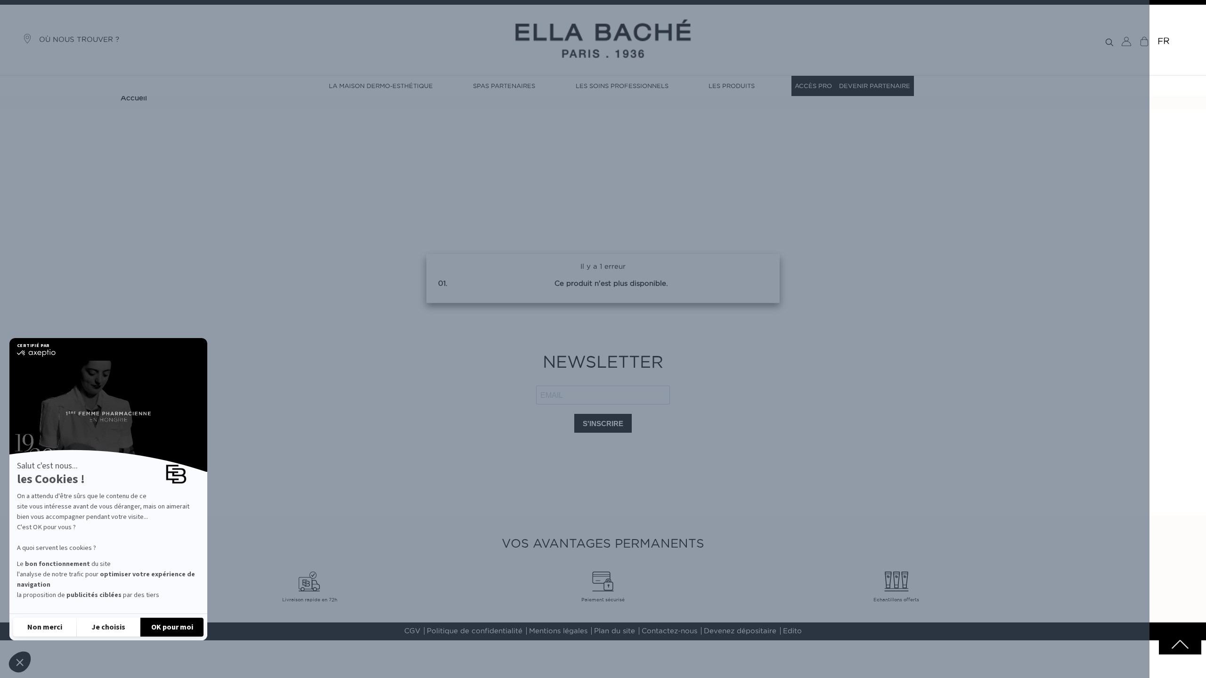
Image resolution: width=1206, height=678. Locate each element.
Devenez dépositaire (740, 631)
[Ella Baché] (603, 48)
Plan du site (614, 631)
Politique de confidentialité (474, 631)
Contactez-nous (669, 631)
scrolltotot (1180, 644)
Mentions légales (558, 631)
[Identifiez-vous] (1126, 41)
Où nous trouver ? (75, 39)
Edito (792, 631)
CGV (412, 631)
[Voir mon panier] (1144, 41)
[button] (19, 662)
